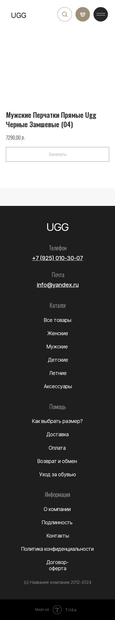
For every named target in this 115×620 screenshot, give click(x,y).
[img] (65, 14)
